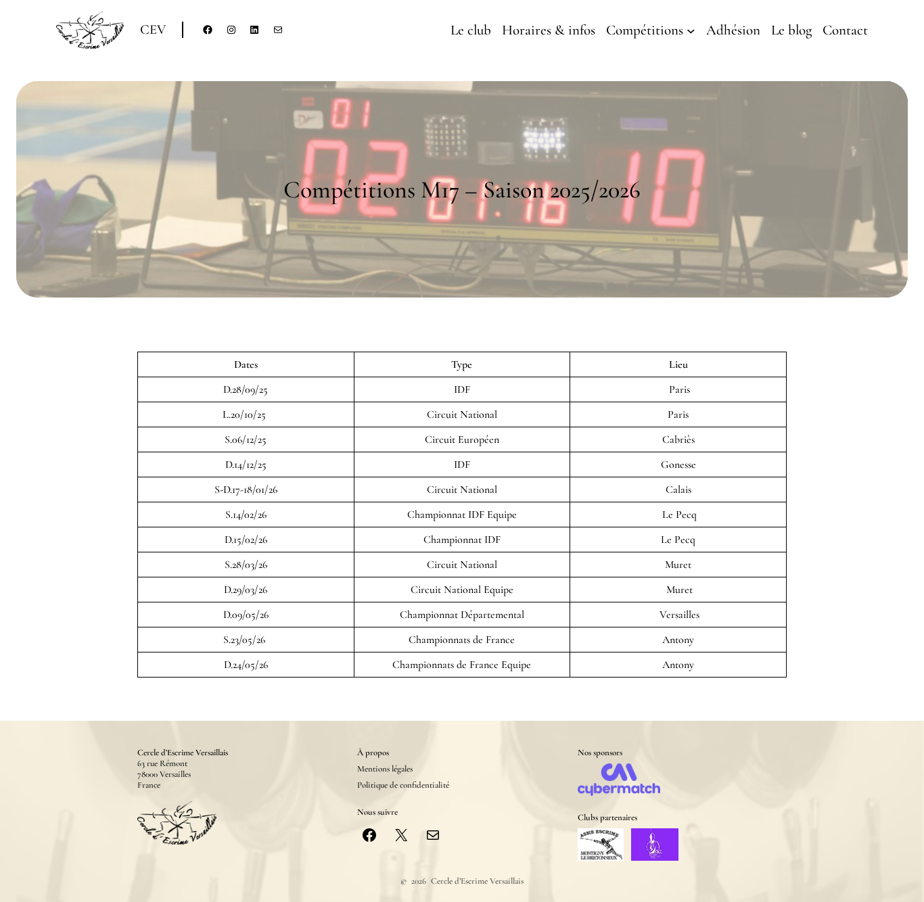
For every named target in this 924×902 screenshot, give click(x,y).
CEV (153, 30)
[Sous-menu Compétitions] (691, 30)
